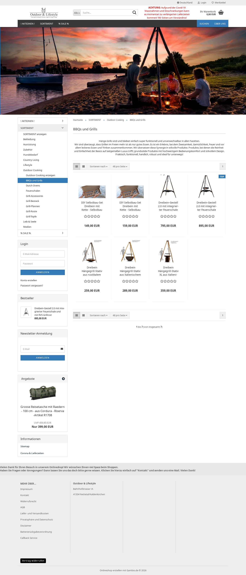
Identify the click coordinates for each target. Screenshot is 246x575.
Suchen (204, 23)
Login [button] (203, 2)
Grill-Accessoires (34, 196)
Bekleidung (29, 139)
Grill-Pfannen (33, 206)
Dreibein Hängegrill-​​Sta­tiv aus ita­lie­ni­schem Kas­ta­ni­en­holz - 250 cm (130, 271)
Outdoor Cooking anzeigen (40, 175)
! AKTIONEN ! (28, 23)
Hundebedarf (30, 154)
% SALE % (64, 23)
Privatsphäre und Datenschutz (36, 519)
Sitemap (25, 446)
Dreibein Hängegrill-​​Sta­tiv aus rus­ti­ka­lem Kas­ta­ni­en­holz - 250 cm (92, 271)
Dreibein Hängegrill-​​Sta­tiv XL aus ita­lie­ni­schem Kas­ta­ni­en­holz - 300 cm (168, 271)
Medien (27, 226)
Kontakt (24, 495)
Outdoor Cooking (32, 170)
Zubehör (27, 149)
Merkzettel (220, 2)
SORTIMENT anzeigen (34, 134)
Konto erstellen (29, 280)
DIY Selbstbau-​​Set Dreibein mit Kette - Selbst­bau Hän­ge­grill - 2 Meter (92, 206)
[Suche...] (134, 13)
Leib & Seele (29, 221)
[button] (184, 2)
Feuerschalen (33, 190)
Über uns (220, 23)
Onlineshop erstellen (111, 570)
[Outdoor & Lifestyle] (44, 12)
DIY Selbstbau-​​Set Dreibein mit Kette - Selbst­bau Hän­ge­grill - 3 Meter (130, 206)
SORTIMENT (46, 23)
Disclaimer (25, 525)
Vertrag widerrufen (33, 560)
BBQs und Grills (34, 180)
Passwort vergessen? (32, 285)
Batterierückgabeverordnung (36, 531)
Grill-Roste (31, 211)
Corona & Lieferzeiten (32, 453)
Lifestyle (27, 165)
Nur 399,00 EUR (42, 425)
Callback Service (28, 537)
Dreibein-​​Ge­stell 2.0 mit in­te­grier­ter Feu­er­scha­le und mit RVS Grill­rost (206, 206)
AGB (22, 507)
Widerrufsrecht (28, 501)
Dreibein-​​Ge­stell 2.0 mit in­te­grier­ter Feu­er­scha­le (168, 206)
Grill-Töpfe (31, 216)
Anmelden (42, 272)
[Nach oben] (236, 569)
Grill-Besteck (32, 201)
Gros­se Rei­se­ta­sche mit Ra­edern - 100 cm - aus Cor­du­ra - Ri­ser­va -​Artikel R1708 (43, 411)
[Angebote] (63, 379)
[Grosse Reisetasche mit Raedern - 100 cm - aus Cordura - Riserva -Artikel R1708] (42, 393)
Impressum (26, 489)
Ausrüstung (29, 144)
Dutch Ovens (33, 185)
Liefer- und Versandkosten (34, 513)
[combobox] (99, 166)
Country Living (31, 160)
